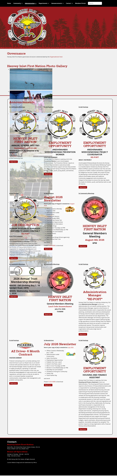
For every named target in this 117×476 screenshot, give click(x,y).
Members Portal (80, 3)
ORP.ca (35, 462)
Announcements (56, 3)
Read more (13, 162)
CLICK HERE (51, 245)
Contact (68, 3)
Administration (30, 3)
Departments (43, 3)
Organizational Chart (56, 57)
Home (9, 3)
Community (17, 3)
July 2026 (70, 347)
